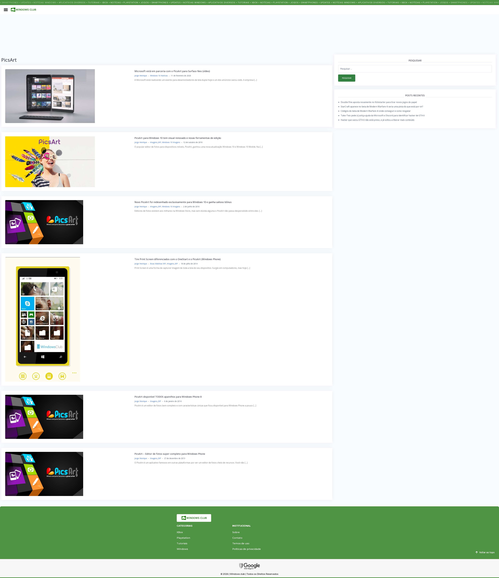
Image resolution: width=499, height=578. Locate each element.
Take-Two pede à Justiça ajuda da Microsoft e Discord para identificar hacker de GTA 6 (383, 115)
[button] (6, 9)
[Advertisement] (249, 34)
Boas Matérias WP (158, 263)
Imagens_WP (155, 142)
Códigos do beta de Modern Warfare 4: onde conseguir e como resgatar (376, 111)
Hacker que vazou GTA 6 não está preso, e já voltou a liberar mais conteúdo (377, 119)
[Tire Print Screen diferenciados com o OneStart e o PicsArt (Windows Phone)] (42, 319)
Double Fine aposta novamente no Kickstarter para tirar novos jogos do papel (379, 102)
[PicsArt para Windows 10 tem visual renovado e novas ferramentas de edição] (50, 161)
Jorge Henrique (140, 75)
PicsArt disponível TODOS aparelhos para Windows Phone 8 (168, 396)
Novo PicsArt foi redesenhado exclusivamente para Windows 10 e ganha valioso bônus (183, 202)
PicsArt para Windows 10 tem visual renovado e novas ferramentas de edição (177, 138)
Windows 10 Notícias (159, 75)
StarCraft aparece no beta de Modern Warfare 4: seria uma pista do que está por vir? (382, 106)
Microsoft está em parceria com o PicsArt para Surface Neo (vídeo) (172, 71)
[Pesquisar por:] (415, 68)
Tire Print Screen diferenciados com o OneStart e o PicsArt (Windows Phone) (177, 259)
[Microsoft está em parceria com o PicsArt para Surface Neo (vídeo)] (50, 95)
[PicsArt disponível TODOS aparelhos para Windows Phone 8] (44, 416)
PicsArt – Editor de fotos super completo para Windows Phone (169, 453)
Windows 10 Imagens (171, 142)
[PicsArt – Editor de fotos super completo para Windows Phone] (44, 473)
